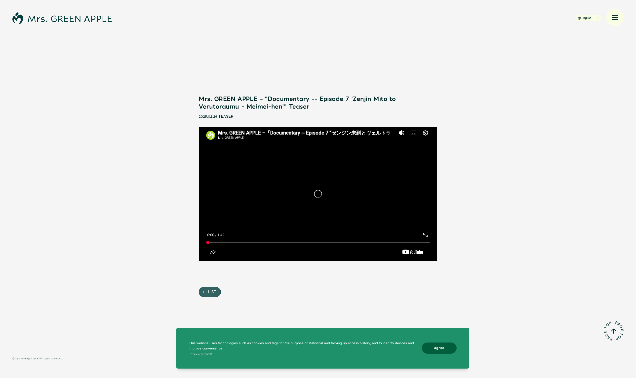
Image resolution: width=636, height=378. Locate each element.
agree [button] (439, 348)
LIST (211, 292)
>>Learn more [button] (201, 353)
